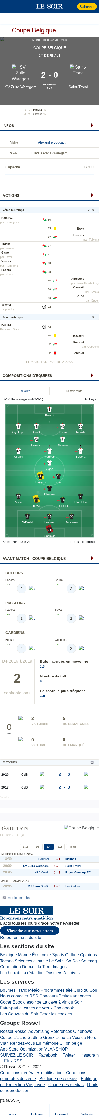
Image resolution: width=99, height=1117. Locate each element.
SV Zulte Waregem (20, 87)
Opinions (88, 955)
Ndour (9, 274)
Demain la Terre (37, 967)
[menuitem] (12, 1110)
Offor (9, 257)
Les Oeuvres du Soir (19, 1014)
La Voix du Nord (81, 1037)
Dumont (78, 342)
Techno (7, 961)
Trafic (22, 990)
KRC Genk (42, 872)
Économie (41, 955)
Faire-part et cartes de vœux (26, 1008)
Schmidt (78, 353)
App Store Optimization (21, 1049)
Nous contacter (14, 996)
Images (60, 967)
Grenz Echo (54, 1037)
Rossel (6, 1031)
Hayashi (78, 335)
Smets (95, 291)
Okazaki (78, 287)
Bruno (80, 296)
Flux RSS (12, 1061)
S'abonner (87, 7)
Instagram (89, 1055)
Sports (58, 955)
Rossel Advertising (31, 1031)
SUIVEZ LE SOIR (16, 1055)
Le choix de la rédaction (22, 973)
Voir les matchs (19, 898)
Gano (5, 252)
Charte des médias (66, 1084)
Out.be (6, 1037)
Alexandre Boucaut (51, 142)
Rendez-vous (22, 1043)
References (61, 1031)
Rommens (12, 265)
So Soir (73, 961)
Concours (48, 996)
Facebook (47, 1055)
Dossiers (54, 973)
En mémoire (47, 1043)
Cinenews (82, 1031)
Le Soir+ (57, 961)
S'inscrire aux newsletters (30, 931)
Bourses (8, 990)
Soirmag (89, 961)
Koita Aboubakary (88, 283)
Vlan (4, 1043)
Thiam (5, 243)
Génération (10, 967)
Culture (72, 955)
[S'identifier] (72, 6)
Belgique (8, 955)
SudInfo (34, 1037)
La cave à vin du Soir (62, 1002)
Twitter (68, 1055)
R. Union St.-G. (38, 886)
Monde (24, 955)
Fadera (37, 109)
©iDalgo (5, 797)
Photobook (64, 1008)
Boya (80, 228)
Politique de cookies (58, 1078)
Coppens (93, 346)
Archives (71, 973)
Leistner (78, 235)
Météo (34, 990)
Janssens (77, 278)
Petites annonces (75, 996)
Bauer (95, 300)
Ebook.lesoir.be (26, 1002)
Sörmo (10, 248)
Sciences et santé (31, 961)
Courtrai (43, 859)
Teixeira (94, 239)
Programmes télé (57, 990)
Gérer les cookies (55, 1014)
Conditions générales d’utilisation (31, 1073)
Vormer (37, 113)
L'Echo (19, 1037)
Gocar (5, 1002)
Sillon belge (71, 1043)
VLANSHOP (56, 1049)
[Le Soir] (49, 6)
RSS (33, 996)
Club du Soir (85, 990)
